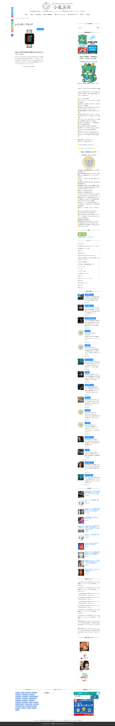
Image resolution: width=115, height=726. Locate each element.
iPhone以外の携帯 (82, 262)
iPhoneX (19, 702)
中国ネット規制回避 (49, 720)
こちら (82, 226)
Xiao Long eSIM (93, 61)
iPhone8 (25, 700)
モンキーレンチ (69, 723)
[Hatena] (12, 13)
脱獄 (18, 709)
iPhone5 (18, 694)
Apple (18, 692)
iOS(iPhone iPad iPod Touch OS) (85, 255)
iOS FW (75, 720)
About (38, 720)
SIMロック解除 (20, 704)
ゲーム (79, 269)
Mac (31, 702)
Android (79, 243)
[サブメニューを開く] (99, 244)
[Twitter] (12, 11)
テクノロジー (80, 271)
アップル (36, 704)
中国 (79, 276)
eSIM (79, 250)
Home (35, 720)
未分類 (79, 280)
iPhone (28, 692)
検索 (98, 27)
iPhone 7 (19, 698)
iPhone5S (25, 694)
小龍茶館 (53, 723)
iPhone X (32, 700)
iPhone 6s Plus (34, 696)
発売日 (34, 707)
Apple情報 (42, 720)
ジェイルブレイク (20, 706)
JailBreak (25, 702)
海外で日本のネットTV (68, 720)
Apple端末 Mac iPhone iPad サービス (86, 246)
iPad (23, 692)
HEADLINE (80, 253)
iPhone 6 (19, 696)
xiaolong (80, 585)
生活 (79, 285)
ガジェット (80, 266)
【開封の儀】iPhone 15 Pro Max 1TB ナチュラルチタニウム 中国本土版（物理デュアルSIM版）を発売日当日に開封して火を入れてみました (89, 622)
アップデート (29, 704)
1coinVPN (92, 155)
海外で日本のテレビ (82, 283)
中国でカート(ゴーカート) (58, 720)
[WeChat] (12, 25)
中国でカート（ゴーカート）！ (84, 278)
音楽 (79, 287)
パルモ (18, 707)
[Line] (12, 23)
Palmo (36, 702)
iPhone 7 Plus (33, 698)
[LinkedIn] (12, 20)
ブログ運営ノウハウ (82, 273)
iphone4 (34, 692)
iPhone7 (25, 698)
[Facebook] (12, 8)
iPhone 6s (26, 696)
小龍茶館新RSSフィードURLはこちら (86, 237)
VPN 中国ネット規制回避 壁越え (85, 264)
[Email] (12, 28)
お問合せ (79, 720)
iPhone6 (32, 694)
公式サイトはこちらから (86, 148)
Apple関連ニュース (82, 248)
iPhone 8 (19, 700)
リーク (24, 707)
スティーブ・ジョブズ (31, 706)
